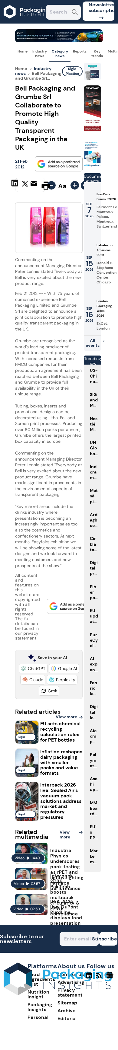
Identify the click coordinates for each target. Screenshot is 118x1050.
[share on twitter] (25, 185)
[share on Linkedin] (15, 185)
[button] (33, 668)
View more (66, 716)
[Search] (74, 12)
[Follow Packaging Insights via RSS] (99, 978)
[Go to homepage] (58, 994)
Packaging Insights (40, 1007)
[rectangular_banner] (92, 166)
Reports (80, 51)
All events (93, 343)
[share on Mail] (34, 185)
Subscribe (108, 939)
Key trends (97, 53)
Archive (66, 1010)
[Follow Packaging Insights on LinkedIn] (89, 978)
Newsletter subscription (101, 7)
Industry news (39, 53)
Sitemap (67, 1003)
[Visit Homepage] (26, 22)
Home (23, 51)
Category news (60, 53)
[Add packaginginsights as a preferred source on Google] (59, 163)
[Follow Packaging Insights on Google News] (110, 978)
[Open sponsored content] (59, 40)
